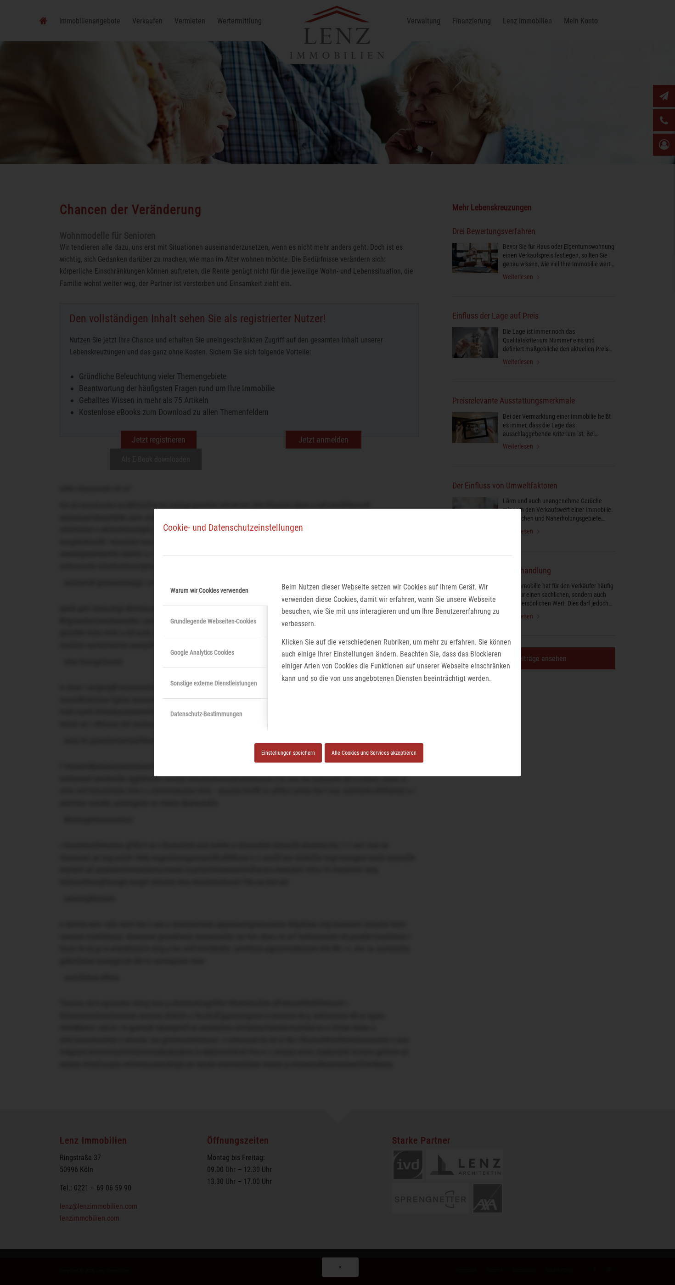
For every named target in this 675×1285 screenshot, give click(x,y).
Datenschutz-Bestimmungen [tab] (206, 714)
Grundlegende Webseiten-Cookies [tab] (213, 621)
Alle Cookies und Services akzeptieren (374, 753)
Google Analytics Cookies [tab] (202, 652)
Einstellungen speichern (288, 753)
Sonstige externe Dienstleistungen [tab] (213, 683)
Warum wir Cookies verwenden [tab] (209, 590)
